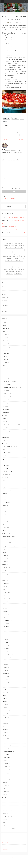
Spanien (5, 738)
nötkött (5, 527)
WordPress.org (5, 849)
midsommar (6, 490)
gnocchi (5, 539)
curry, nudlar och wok (8, 536)
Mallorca (6, 748)
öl (3, 499)
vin (3, 511)
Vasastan (6, 399)
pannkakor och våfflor (8, 471)
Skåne (4, 365)
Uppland (5, 403)
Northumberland (8, 654)
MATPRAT (4, 567)
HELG (3, 480)
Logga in (4, 839)
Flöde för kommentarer (7, 846)
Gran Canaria (7, 745)
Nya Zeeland (6, 729)
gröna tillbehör (6, 816)
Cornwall (6, 623)
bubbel (5, 505)
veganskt (9, 273)
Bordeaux (6, 676)
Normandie (7, 682)
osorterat (4, 574)
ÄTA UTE (4, 322)
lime (20, 260)
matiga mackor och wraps (9, 545)
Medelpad (5, 359)
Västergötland (6, 409)
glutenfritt (20, 254)
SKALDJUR (4, 797)
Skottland (5, 735)
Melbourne (6, 592)
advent (4, 483)
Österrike (5, 583)
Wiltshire (6, 667)
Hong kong (5, 689)
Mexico (5, 723)
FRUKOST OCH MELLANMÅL (8, 446)
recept (16, 267)
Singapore (5, 732)
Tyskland (5, 772)
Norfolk (6, 648)
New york (6, 788)
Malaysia (5, 717)
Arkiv (3, 286)
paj (4, 549)
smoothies (5, 474)
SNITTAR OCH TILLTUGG (7, 800)
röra (22, 267)
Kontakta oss (5, 297)
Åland (4, 586)
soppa (14, 269)
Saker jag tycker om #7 (11, 229)
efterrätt (16, 132)
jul (3, 487)
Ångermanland (6, 328)
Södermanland (6, 362)
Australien (5, 589)
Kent (5, 639)
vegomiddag (7, 275)
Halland (5, 356)
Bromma (6, 378)
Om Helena (5, 305)
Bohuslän (5, 334)
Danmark (5, 605)
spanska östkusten (8, 751)
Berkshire (6, 614)
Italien (4, 701)
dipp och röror (6, 810)
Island (4, 698)
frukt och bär (6, 452)
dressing (6, 249)
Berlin (5, 776)
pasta (21, 262)
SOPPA (4, 804)
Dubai (4, 608)
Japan (4, 707)
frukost (7, 254)
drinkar (5, 508)
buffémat (21, 245)
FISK (3, 443)
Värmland (5, 406)
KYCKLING (4, 564)
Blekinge (5, 331)
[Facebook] (24, 1)
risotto (4, 558)
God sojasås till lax (11, 226)
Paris (5, 685)
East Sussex (7, 636)
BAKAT (3, 415)
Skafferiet (4, 311)
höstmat (22, 256)
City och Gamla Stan (9, 381)
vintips (22, 275)
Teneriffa (6, 754)
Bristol (5, 617)
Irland (4, 695)
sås (4, 822)
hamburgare (6, 542)
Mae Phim (6, 769)
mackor (5, 465)
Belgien (5, 601)
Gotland (5, 350)
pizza (4, 552)
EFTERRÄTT (4, 437)
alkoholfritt (5, 502)
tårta (4, 434)
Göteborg (5, 343)
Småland (5, 368)
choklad (13, 247)
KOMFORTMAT (5, 533)
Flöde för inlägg (6, 843)
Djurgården (7, 384)
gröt (4, 455)
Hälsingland (6, 353)
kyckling (15, 258)
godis (4, 427)
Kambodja (5, 710)
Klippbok (4, 294)
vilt (3, 530)
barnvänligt (18, 243)
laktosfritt (9, 260)
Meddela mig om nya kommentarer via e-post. (14, 185)
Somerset (6, 661)
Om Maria (5, 308)
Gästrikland (5, 347)
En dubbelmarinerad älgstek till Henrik (15, 217)
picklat (4, 819)
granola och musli (7, 459)
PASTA (3, 577)
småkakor (5, 431)
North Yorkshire (8, 651)
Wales (4, 794)
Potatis (4, 555)
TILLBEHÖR (4, 807)
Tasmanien (6, 598)
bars (4, 449)
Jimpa (3, 226)
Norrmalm (6, 390)
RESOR (4, 580)
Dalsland (5, 340)
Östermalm (7, 375)
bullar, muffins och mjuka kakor (10, 424)
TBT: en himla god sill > (20, 139)
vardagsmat (19, 271)
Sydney (6, 595)
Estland (5, 670)
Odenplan (6, 393)
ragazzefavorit (8, 267)
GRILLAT (4, 477)
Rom (5, 704)
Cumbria (6, 626)
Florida (5, 785)
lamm (4, 524)
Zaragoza (6, 757)
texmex (5, 561)
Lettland (5, 713)
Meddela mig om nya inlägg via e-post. (12, 188)
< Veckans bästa (6, 139)
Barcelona (6, 741)
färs (13, 254)
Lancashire (6, 642)
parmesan (14, 262)
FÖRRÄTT (4, 440)
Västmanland (6, 412)
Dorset (5, 633)
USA (4, 782)
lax (15, 260)
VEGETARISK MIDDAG (7, 828)
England (21, 249)
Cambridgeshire (8, 620)
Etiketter (4, 289)
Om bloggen (4, 300)
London (7, 262)
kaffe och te (6, 462)
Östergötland (6, 325)
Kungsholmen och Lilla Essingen (11, 387)
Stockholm (21, 269)
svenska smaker (10, 271)
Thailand (5, 760)
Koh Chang (6, 766)
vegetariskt (17, 273)
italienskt (8, 258)
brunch (14, 245)
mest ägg (5, 468)
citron (11, 132)
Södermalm (7, 396)
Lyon (5, 679)
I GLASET (4, 496)
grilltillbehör (7, 256)
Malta (4, 720)
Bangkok (6, 763)
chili (7, 247)
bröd (4, 421)
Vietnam (15, 275)
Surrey (5, 664)
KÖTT (3, 514)
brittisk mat (7, 245)
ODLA (3, 570)
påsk (4, 493)
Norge (4, 726)
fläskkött (5, 521)
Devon (5, 629)
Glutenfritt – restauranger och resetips (11, 291)
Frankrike (5, 673)
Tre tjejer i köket (14, 7)
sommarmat (7, 269)
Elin (11, 22)
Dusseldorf (6, 779)
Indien (4, 692)
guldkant (15, 256)
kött (21, 258)
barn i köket (5, 132)
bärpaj (4, 418)
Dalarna (5, 337)
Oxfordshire (7, 657)
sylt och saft (6, 825)
